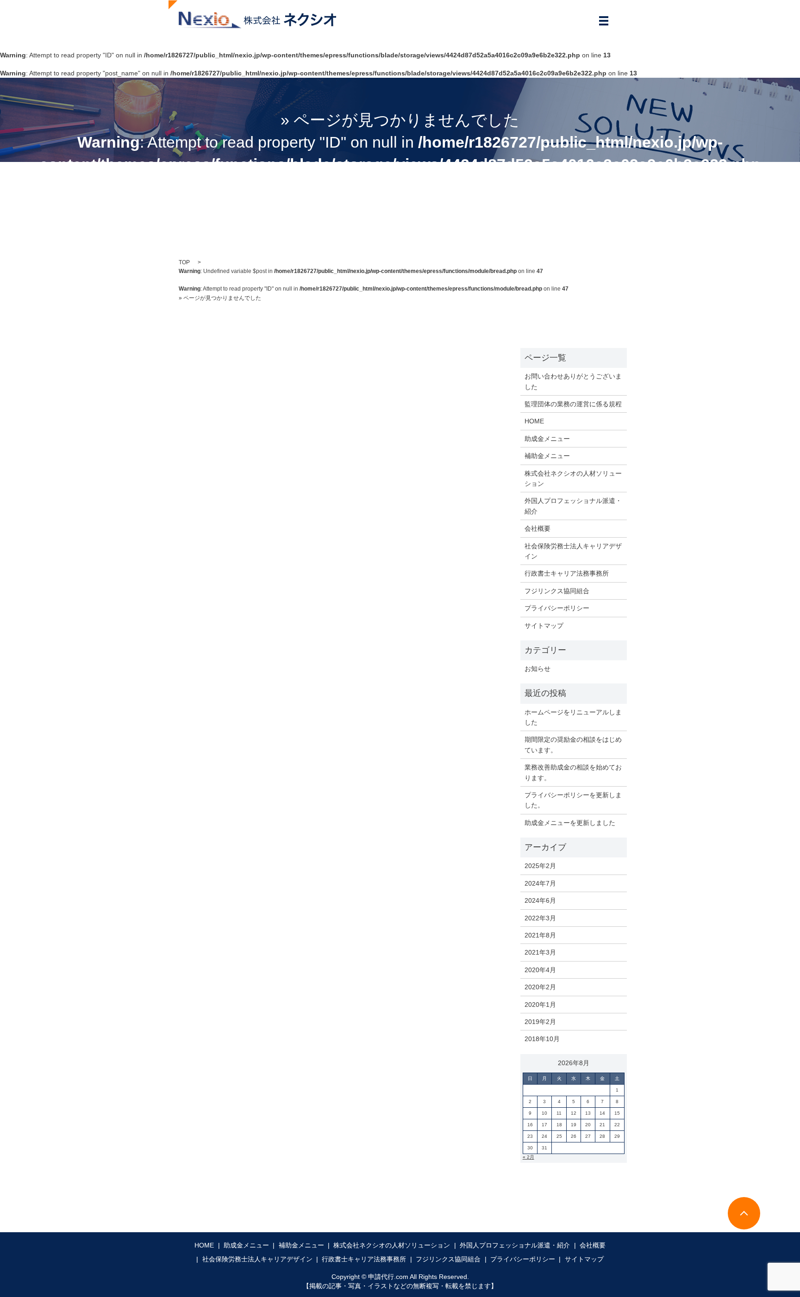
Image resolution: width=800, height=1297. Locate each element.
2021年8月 (540, 935)
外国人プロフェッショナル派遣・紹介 (573, 506)
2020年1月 (540, 1004)
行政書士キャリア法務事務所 (567, 573)
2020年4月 (540, 970)
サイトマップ (544, 625)
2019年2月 (540, 1021)
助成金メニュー (547, 438)
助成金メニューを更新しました (570, 822)
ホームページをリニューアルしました (573, 717)
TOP (184, 262)
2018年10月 (542, 1039)
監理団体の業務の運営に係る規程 (573, 404)
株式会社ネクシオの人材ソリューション (573, 478)
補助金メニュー (547, 455)
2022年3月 (540, 918)
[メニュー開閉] (603, 20)
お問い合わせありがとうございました (573, 381)
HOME (534, 421)
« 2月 (528, 1157)
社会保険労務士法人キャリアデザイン (573, 551)
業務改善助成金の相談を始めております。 (573, 772)
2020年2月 (540, 987)
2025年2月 (540, 865)
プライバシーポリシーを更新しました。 (573, 800)
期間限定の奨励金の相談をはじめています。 (573, 744)
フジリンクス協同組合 (557, 591)
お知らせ (537, 668)
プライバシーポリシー (557, 608)
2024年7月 (540, 883)
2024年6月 (540, 900)
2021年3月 (540, 952)
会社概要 (537, 528)
